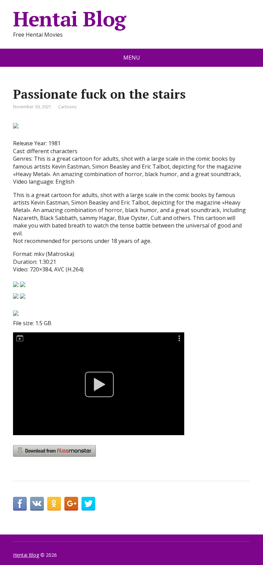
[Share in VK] (37, 504)
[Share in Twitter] (88, 504)
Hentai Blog (69, 18)
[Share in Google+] (71, 504)
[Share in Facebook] (20, 504)
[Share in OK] (54, 504)
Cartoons (67, 107)
